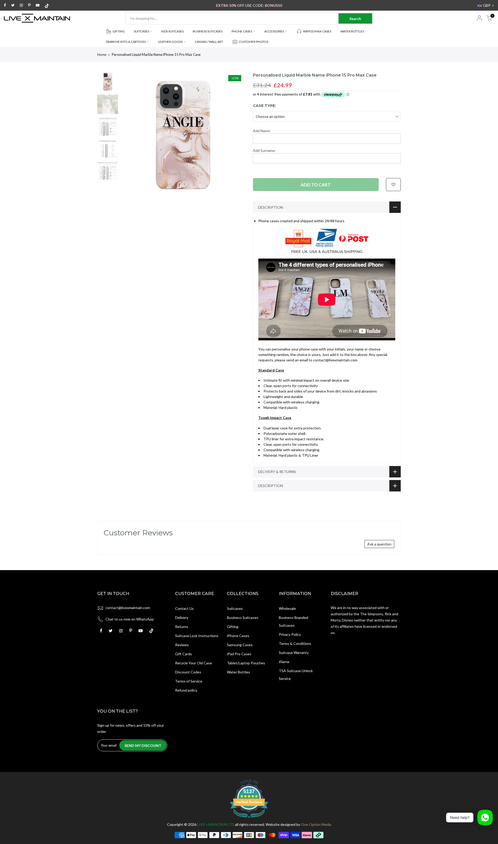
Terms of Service (188, 681)
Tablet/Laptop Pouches (246, 663)
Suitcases (235, 608)
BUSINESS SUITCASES (208, 31)
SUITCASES (141, 31)
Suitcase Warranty (294, 652)
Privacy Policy (290, 634)
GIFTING (119, 31)
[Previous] (129, 134)
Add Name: (262, 131)
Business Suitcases (242, 617)
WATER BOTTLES (352, 31)
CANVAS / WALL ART (209, 42)
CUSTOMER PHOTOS (253, 42)
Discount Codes (188, 672)
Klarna (284, 661)
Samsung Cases (240, 645)
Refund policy (186, 690)
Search (355, 18)
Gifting (232, 626)
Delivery (181, 617)
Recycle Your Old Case (193, 663)
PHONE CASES (242, 31)
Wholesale (287, 608)
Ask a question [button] (379, 544)
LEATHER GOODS (170, 42)
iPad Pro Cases (239, 654)
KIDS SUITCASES (172, 31)
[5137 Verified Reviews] (249, 819)
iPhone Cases (238, 635)
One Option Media (316, 824)
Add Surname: (264, 150)
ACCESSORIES (274, 31)
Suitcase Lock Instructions (196, 635)
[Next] (236, 134)
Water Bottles (238, 672)
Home (101, 54)
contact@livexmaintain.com (128, 607)
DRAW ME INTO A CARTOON (126, 42)
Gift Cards (183, 654)
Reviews (182, 645)
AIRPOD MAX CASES (317, 31)
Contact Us (184, 608)
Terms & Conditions (295, 643)
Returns (181, 626)
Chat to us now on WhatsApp (130, 619)
